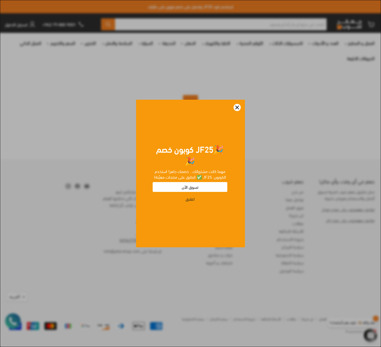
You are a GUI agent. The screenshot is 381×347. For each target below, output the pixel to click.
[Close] (237, 107)
